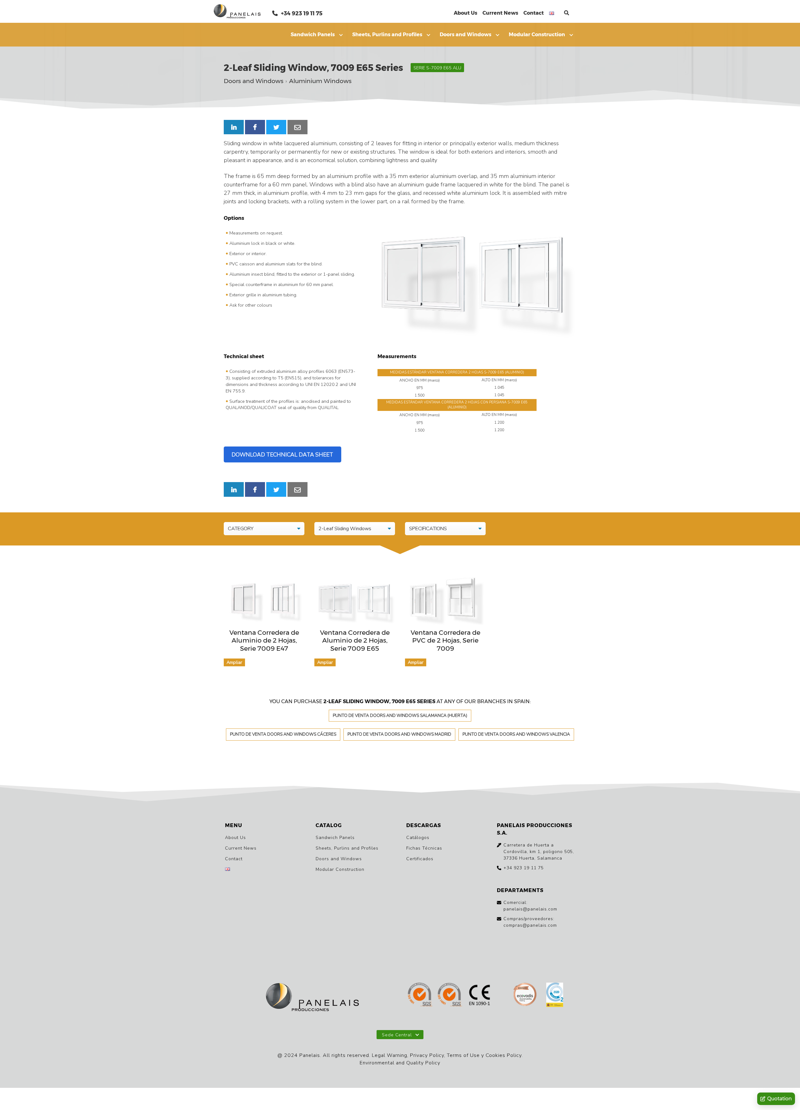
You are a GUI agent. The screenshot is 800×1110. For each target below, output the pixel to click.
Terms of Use (463, 1055)
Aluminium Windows (320, 81)
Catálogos (417, 838)
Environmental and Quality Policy (400, 1062)
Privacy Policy (427, 1055)
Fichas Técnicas (424, 848)
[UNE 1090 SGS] (480, 995)
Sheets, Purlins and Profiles (387, 34)
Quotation (779, 1099)
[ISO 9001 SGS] (420, 995)
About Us (465, 13)
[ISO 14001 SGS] (450, 995)
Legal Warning (389, 1055)
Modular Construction (537, 34)
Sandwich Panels (313, 34)
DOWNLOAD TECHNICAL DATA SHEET (282, 454)
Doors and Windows (465, 34)
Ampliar (234, 662)
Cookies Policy (504, 1055)
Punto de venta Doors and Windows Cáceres (283, 734)
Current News (500, 13)
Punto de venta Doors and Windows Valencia (516, 734)
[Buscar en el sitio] (566, 13)
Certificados (419, 859)
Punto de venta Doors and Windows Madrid (399, 734)
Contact (533, 13)
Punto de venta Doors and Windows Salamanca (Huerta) (400, 715)
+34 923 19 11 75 (301, 13)
